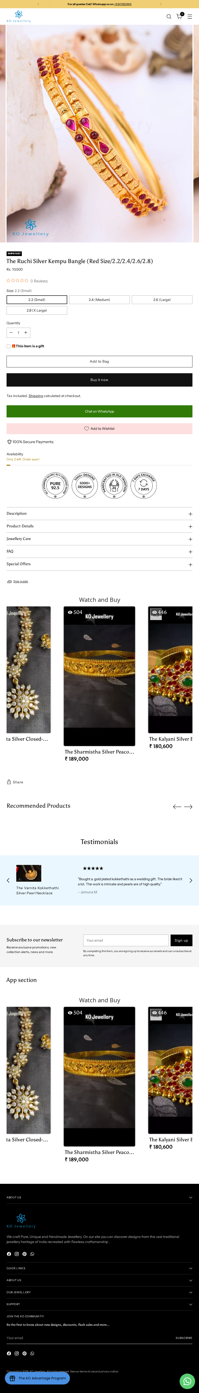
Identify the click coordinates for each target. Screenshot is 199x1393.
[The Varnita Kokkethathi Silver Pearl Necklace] (41, 873)
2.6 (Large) (162, 300)
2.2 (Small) (36, 300)
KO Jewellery (37, 1371)
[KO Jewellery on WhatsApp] (33, 1255)
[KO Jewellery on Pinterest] (25, 1255)
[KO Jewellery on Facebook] (9, 1255)
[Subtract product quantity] (11, 333)
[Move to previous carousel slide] (177, 807)
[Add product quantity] (25, 333)
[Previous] (38, 4)
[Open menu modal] (190, 16)
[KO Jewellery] (19, 16)
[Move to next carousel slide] (188, 807)
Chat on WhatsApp (99, 411)
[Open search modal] (169, 16)
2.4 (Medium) (99, 300)
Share (18, 782)
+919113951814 (123, 4)
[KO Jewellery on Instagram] (17, 1255)
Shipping (36, 396)
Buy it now (99, 380)
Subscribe (184, 1338)
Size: (19, 291)
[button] (99, 686)
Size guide (20, 581)
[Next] (161, 4)
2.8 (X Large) (37, 310)
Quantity (13, 323)
